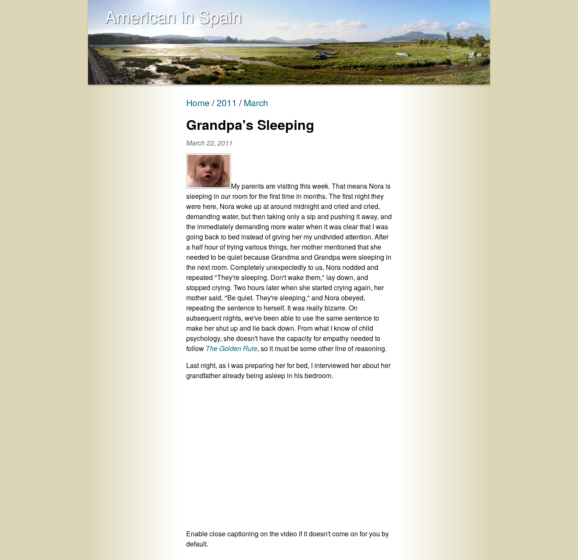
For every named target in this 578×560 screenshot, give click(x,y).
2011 (227, 102)
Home (198, 102)
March (256, 102)
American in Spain (173, 16)
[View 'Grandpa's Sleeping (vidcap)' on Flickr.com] (208, 186)
